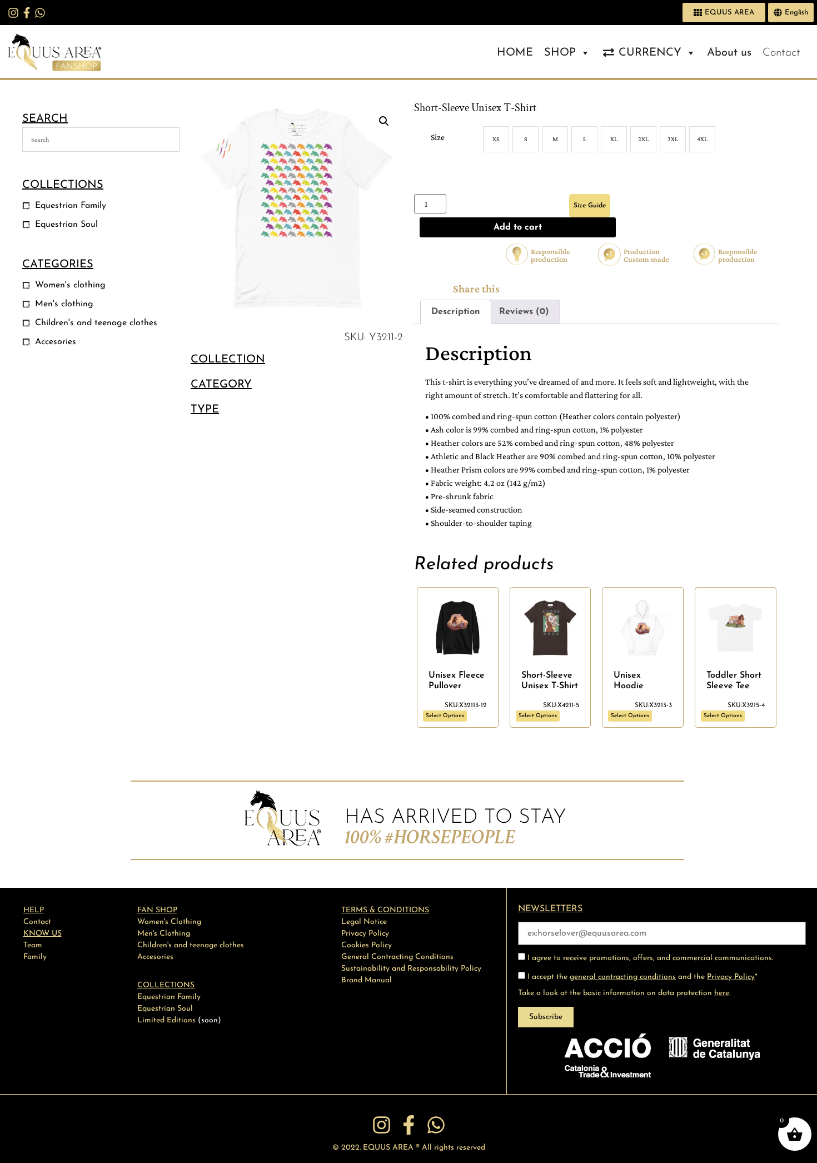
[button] (384, 121)
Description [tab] (455, 311)
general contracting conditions (623, 977)
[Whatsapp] (40, 12)
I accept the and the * (641, 977)
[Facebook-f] (26, 12)
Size (438, 137)
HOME (515, 52)
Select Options (445, 716)
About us (729, 52)
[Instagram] (13, 12)
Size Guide (590, 205)
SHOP (560, 52)
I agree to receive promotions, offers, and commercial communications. (649, 958)
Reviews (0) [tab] (524, 311)
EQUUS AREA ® (391, 1148)
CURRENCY (650, 52)
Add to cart (518, 227)
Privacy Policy (731, 977)
